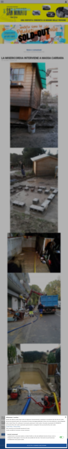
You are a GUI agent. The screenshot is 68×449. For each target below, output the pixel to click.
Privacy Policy (17, 426)
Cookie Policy (9, 426)
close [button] (66, 417)
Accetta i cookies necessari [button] (36, 445)
